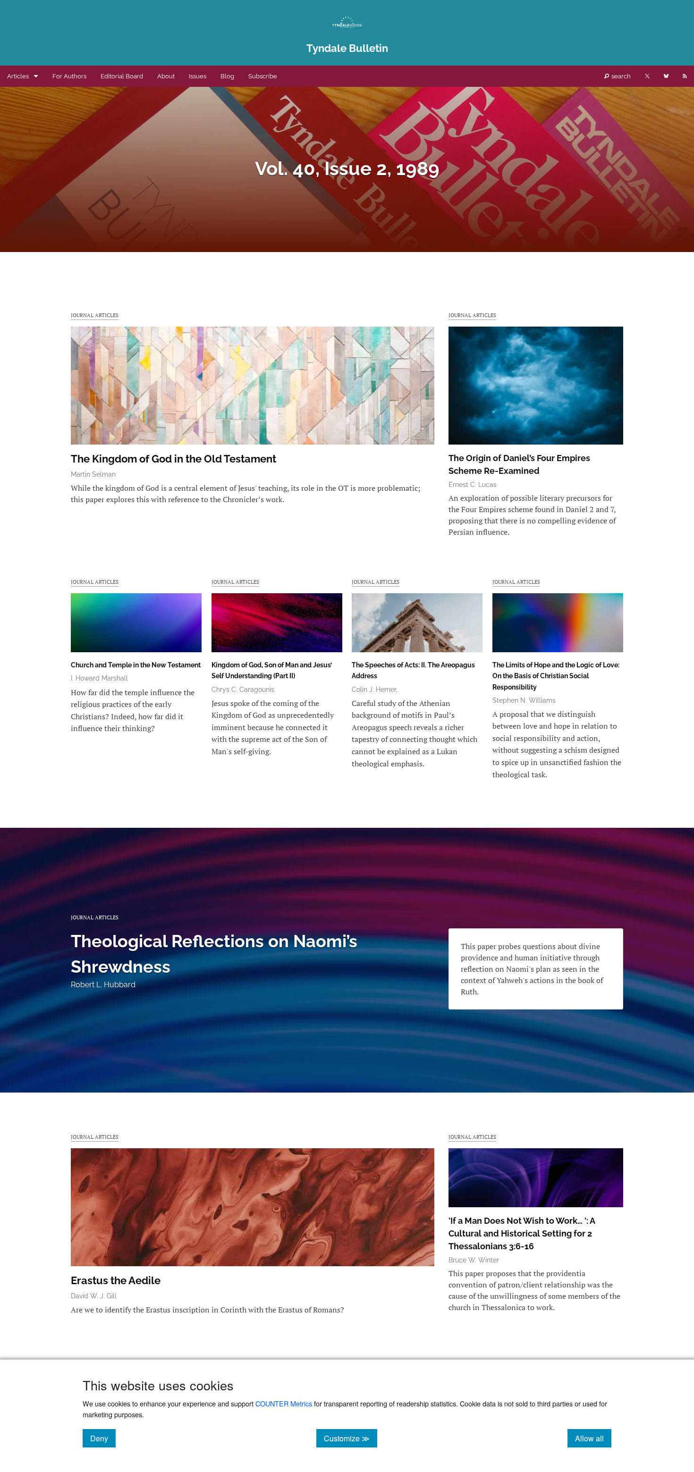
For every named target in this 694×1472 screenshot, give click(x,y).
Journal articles (94, 315)
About (166, 76)
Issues (197, 76)
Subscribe (262, 76)
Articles (18, 76)
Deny (103, 1438)
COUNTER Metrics (283, 1403)
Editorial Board (122, 76)
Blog (227, 76)
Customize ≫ (350, 1438)
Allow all (593, 1438)
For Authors (69, 76)
